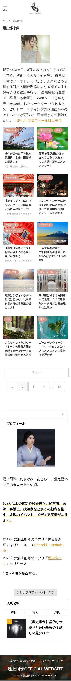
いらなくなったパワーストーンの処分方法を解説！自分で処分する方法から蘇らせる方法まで (18, 350)
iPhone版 (41, 545)
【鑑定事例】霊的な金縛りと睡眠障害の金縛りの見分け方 (46, 627)
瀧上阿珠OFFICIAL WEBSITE (35, 668)
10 (59, 386)
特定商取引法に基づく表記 (21, 660)
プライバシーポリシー (51, 660)
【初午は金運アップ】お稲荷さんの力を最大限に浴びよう (18, 252)
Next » (36, 372)
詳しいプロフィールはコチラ (35, 592)
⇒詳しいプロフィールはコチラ (38, 120)
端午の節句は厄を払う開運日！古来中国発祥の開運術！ (18, 157)
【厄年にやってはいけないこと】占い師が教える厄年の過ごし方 (18, 204)
